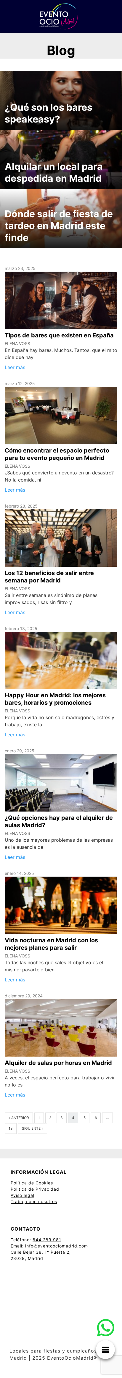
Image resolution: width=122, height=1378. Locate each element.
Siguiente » (32, 1128)
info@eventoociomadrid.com (56, 1245)
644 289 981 (47, 1239)
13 (11, 1128)
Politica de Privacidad (35, 1189)
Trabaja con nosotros (34, 1201)
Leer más (15, 367)
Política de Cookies (32, 1182)
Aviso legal (22, 1195)
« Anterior (19, 1117)
